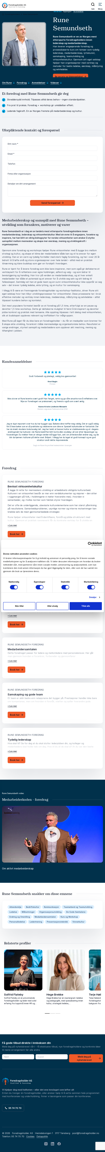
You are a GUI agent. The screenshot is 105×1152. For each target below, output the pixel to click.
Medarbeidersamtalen (45, 917)
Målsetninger (28, 912)
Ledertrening (36, 922)
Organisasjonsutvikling (50, 912)
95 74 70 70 (14, 1108)
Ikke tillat (19, 606)
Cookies (30, 1136)
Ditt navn (13, 144)
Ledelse (13, 912)
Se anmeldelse (78, 11)
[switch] (39, 587)
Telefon (11, 164)
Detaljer (93, 597)
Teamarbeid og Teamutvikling (78, 907)
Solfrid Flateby (13, 994)
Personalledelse (17, 922)
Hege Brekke (54, 994)
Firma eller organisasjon (19, 174)
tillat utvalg (52, 606)
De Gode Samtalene (75, 912)
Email (11, 154)
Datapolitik (42, 1136)
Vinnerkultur (78, 922)
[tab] (47, 1013)
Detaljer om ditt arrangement (22, 184)
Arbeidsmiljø (15, 907)
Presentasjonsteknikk (57, 922)
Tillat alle (85, 606)
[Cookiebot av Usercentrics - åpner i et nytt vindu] (90, 544)
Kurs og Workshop (69, 917)
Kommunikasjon (51, 907)
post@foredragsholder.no (85, 1133)
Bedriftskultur (32, 907)
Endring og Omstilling (19, 917)
